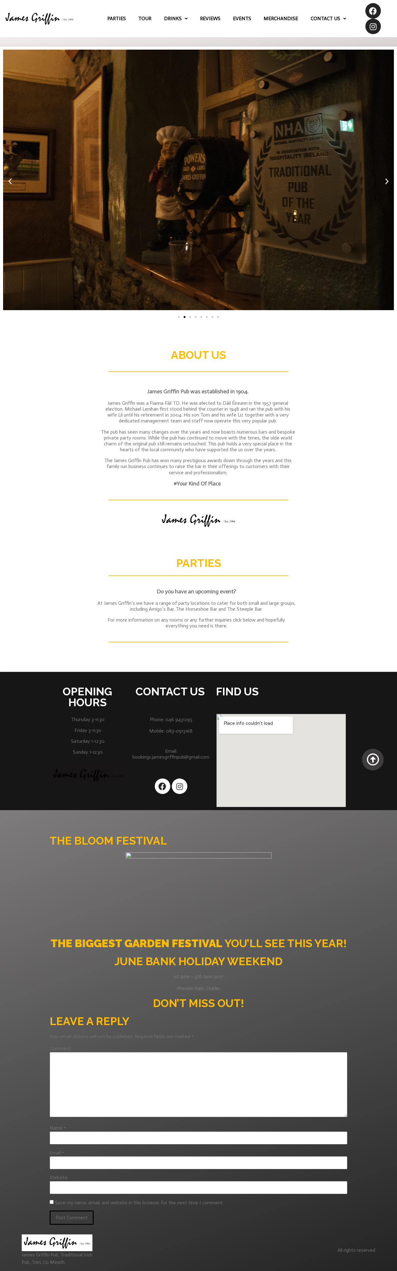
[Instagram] (373, 26)
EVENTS (242, 18)
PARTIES (116, 18)
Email (57, 1152)
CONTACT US (325, 18)
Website (59, 1177)
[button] (179, 317)
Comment (60, 1048)
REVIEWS (210, 18)
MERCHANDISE (281, 18)
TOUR (144, 18)
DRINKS (173, 18)
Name (58, 1128)
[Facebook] (373, 11)
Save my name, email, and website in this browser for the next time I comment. (139, 1202)
